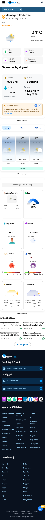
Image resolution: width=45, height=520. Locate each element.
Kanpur (4, 484)
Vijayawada (27, 500)
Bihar (4, 421)
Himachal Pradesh (33, 423)
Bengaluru (5, 468)
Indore (4, 488)
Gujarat (4, 418)
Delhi (25, 464)
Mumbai (5, 464)
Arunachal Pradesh (20, 415)
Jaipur (4, 480)
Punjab (18, 440)
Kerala (32, 428)
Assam (32, 414)
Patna (4, 492)
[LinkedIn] (25, 399)
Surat (25, 492)
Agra (3, 496)
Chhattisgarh (21, 420)
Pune (3, 476)
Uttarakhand (35, 448)
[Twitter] (41, 399)
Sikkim (4, 441)
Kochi (4, 500)
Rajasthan (34, 440)
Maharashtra (21, 432)
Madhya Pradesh (8, 429)
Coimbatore (27, 496)
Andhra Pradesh (8, 414)
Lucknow (26, 480)
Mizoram (19, 436)
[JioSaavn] (14, 399)
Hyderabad (27, 468)
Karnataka (20, 428)
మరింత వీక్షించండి (23, 344)
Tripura (4, 445)
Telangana (34, 444)
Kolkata (26, 472)
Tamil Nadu (20, 444)
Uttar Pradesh (21, 448)
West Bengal (6, 449)
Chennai (5, 472)
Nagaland (33, 436)
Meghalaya (6, 433)
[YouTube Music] (20, 399)
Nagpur (26, 484)
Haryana (19, 424)
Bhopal (26, 488)
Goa (31, 418)
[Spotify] (9, 399)
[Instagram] (35, 399)
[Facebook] (30, 399)
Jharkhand (6, 425)
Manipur (33, 432)
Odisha (4, 437)
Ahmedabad (27, 476)
